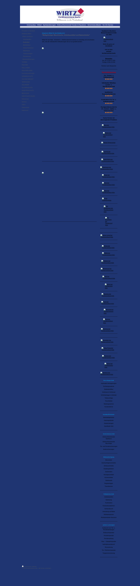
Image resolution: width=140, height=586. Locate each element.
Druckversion (27, 566)
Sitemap (34, 566)
